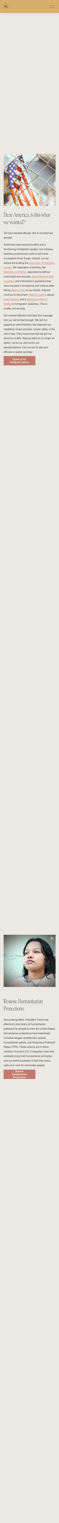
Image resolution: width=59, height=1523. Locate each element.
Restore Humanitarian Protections (19, 1074)
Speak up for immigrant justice (19, 361)
